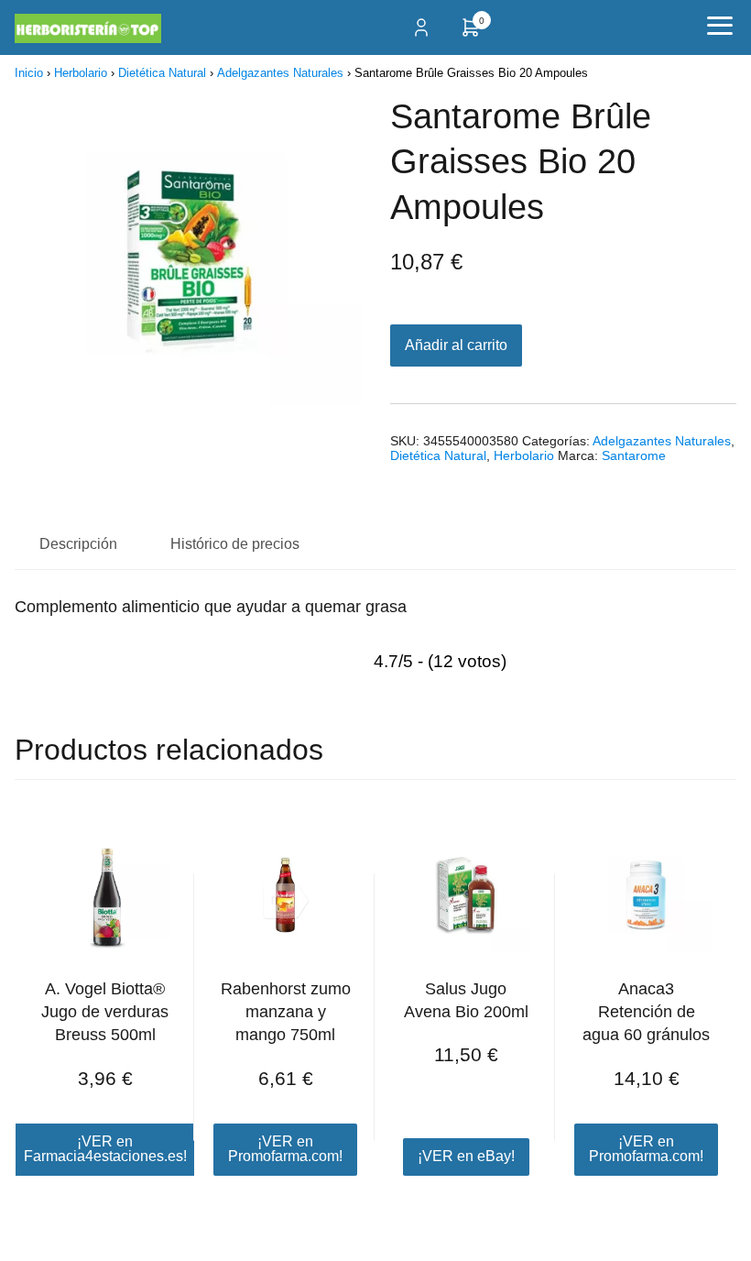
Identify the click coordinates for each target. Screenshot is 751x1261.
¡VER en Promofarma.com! (285, 1149)
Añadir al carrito (456, 345)
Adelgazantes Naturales (280, 73)
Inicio (29, 73)
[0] (471, 33)
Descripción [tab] (78, 544)
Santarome (634, 455)
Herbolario (80, 73)
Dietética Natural (162, 73)
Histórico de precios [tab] (234, 544)
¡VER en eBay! (466, 1156)
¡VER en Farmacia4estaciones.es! (105, 1149)
